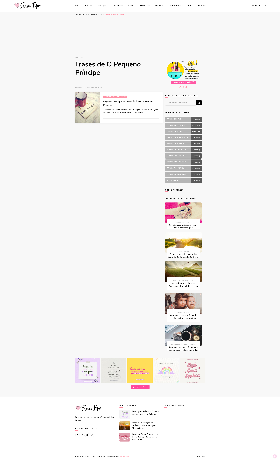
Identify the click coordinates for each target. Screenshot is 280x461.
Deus (87, 6)
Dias (189, 6)
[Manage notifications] (275, 456)
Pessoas (144, 6)
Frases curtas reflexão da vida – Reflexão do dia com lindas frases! (183, 255)
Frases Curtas (183, 251)
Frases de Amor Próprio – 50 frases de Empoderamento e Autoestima (145, 437)
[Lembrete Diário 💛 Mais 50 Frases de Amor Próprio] (192, 370)
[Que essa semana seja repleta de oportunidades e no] (113, 370)
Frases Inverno (190, 344)
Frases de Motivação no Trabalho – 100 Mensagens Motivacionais (144, 425)
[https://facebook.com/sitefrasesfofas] (77, 435)
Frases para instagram (183, 222)
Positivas (159, 6)
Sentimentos (175, 6)
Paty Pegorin (124, 457)
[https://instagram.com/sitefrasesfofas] (82, 435)
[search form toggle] (265, 6)
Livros (130, 6)
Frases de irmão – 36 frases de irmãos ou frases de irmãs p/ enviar (183, 318)
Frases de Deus (179, 280)
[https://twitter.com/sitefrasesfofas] (92, 435)
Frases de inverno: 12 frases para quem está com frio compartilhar (183, 348)
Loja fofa (202, 6)
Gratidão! (201, 456)
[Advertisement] (140, 33)
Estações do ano (177, 344)
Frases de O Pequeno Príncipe (115, 96)
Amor (76, 6)
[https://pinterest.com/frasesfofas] (87, 435)
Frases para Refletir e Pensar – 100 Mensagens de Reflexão (145, 412)
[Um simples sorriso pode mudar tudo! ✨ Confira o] (166, 370)
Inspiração (101, 6)
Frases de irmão (183, 312)
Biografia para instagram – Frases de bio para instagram (183, 226)
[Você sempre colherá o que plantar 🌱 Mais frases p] (87, 370)
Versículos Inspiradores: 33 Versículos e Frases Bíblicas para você (183, 286)
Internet (117, 6)
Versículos (189, 280)
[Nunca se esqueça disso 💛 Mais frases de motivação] (139, 370)
